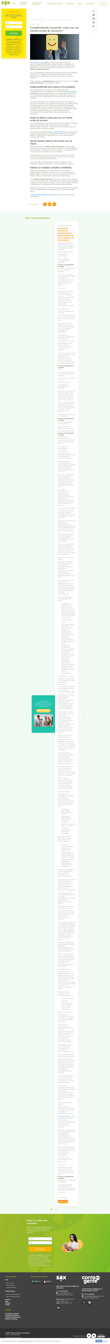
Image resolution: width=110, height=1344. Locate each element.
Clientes (70, 3)
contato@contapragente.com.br (94, 1296)
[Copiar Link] (94, 30)
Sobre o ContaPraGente (13, 1294)
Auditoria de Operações (13, 1317)
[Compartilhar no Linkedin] (94, 19)
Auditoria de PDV (37, 3)
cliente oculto (38, 62)
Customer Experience (12, 1315)
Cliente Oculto (23, 3)
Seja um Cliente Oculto (13, 1296)
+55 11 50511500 (63, 1291)
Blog (80, 3)
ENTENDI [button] (99, 1341)
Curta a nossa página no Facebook (43, 195)
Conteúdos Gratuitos (12, 1313)
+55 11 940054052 (89, 1294)
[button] (26, 714)
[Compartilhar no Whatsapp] (94, 11)
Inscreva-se (40, 1249)
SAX (14, 3)
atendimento (59, 132)
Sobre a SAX (9, 1283)
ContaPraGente (54, 3)
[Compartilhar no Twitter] (94, 26)
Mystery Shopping (11, 1319)
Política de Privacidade (13, 1338)
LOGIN (103, 3)
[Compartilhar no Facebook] (94, 22)
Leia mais (105, 1341)
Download (63, 1201)
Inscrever (14, 33)
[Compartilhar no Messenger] (94, 15)
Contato (90, 3)
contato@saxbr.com (65, 1293)
